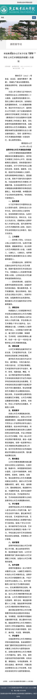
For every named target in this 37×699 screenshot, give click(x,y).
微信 (31, 681)
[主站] (18, 13)
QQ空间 (11, 681)
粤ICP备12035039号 (20, 690)
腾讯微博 (22, 681)
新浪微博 (17, 681)
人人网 (28, 681)
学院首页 (30, 53)
